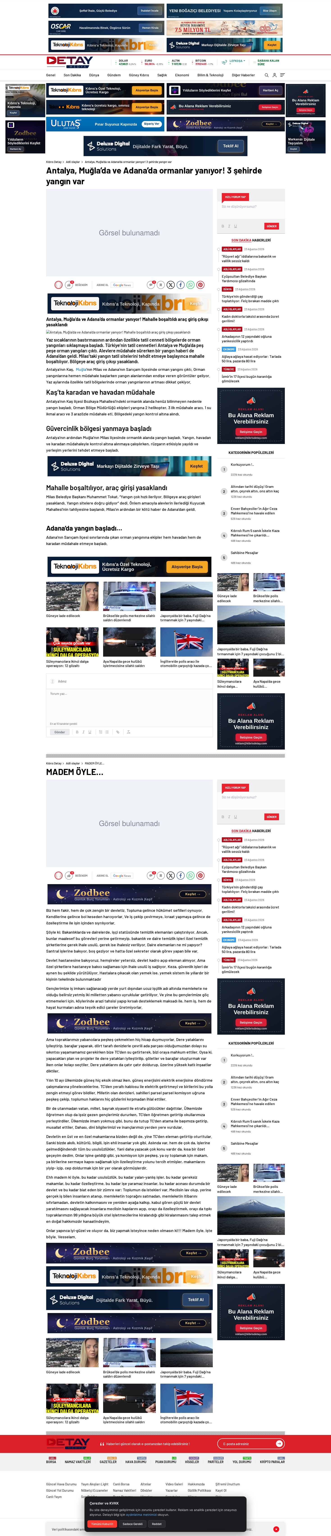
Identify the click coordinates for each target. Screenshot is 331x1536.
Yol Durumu (242, 1460)
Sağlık (162, 75)
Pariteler (216, 1460)
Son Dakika (72, 75)
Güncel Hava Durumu (61, 1484)
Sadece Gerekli (133, 1524)
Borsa (51, 1460)
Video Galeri (174, 1484)
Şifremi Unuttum (227, 1484)
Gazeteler (108, 1460)
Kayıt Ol (221, 1490)
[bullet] (107, 732)
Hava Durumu (135, 1460)
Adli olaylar (73, 162)
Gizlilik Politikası (199, 1490)
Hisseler (192, 1460)
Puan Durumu (165, 1460)
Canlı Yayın (54, 1497)
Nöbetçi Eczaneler (94, 1490)
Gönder (59, 732)
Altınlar (146, 1484)
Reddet (157, 1524)
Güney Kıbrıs (139, 75)
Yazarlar (172, 1490)
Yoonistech (9, 1479)
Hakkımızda (196, 1484)
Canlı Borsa (121, 1484)
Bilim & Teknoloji (210, 75)
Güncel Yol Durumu (60, 1490)
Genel (50, 75)
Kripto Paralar (272, 1460)
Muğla (81, 369)
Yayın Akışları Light (95, 1484)
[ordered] (100, 732)
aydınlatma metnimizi (141, 1514)
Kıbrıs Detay (53, 162)
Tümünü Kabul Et (102, 1524)
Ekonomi (182, 75)
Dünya (94, 75)
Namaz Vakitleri (78, 1460)
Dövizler (146, 1490)
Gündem (114, 75)
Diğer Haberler (243, 75)
